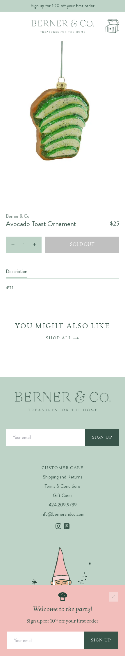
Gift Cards (62, 495)
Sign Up (102, 437)
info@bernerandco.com (62, 514)
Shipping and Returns (62, 477)
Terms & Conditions (63, 486)
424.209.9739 (63, 504)
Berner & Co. (18, 216)
